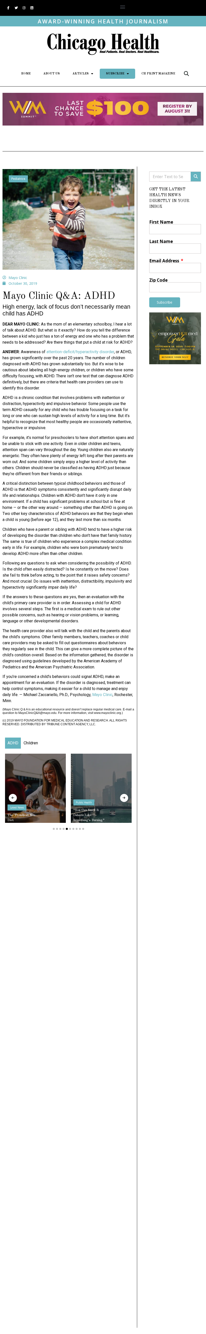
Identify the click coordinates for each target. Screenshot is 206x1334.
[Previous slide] (13, 798)
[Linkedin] (31, 8)
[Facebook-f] (8, 8)
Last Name (161, 241)
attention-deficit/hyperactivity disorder (80, 351)
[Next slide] (124, 798)
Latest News (17, 807)
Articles (80, 73)
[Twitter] (16, 8)
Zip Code (158, 280)
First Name (161, 222)
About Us (51, 73)
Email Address (164, 261)
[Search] (196, 176)
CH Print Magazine (158, 73)
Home (26, 73)
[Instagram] (24, 8)
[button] (123, 7)
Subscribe (115, 73)
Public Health (84, 802)
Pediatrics (18, 179)
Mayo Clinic (102, 694)
